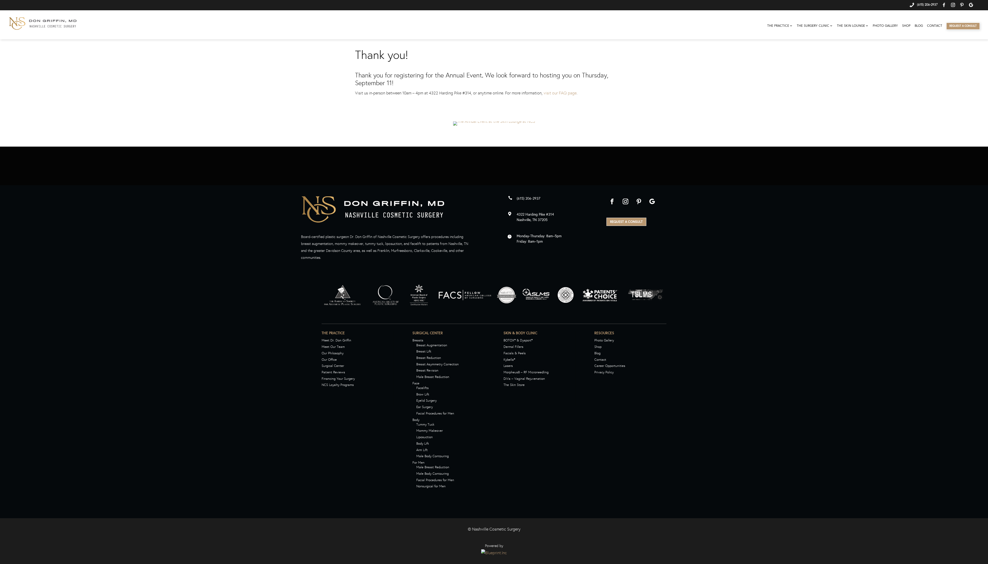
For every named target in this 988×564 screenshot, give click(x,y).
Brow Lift (422, 394)
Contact (934, 26)
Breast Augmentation (431, 345)
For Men (418, 463)
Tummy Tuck (425, 424)
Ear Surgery (424, 407)
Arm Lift (422, 450)
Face (415, 383)
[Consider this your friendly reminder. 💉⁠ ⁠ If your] (308, 184)
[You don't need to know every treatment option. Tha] (184, 184)
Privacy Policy (604, 372)
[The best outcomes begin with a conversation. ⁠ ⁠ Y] (432, 184)
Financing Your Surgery (338, 379)
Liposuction (424, 437)
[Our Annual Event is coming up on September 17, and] (555, 184)
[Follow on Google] (652, 201)
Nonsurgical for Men (431, 486)
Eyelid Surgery (426, 401)
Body (415, 420)
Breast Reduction (428, 358)
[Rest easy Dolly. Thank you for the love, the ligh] (61, 184)
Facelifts (422, 388)
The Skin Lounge (851, 26)
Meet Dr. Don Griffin (336, 340)
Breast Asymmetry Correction (437, 364)
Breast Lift (423, 351)
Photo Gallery (885, 26)
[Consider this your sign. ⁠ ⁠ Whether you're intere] (926, 184)
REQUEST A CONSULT (626, 222)
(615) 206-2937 (528, 198)
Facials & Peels (515, 353)
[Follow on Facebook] (612, 201)
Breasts (417, 340)
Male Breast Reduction (432, 377)
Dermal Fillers (513, 347)
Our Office (329, 360)
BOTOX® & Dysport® (518, 340)
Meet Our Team (333, 347)
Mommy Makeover (429, 431)
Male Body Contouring (432, 456)
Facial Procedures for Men (435, 413)
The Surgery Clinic (813, 26)
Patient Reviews (333, 372)
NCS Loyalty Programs (338, 385)
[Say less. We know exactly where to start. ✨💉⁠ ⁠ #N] (679, 184)
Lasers (508, 366)
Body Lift (422, 444)
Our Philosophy (332, 353)
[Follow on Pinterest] (639, 201)
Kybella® (509, 360)
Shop (906, 26)
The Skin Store (514, 385)
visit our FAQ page (560, 93)
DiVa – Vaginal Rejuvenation (524, 379)
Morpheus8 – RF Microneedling (526, 372)
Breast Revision (427, 370)
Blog (919, 26)
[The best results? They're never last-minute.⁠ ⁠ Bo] (803, 184)
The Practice (778, 26)
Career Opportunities (609, 366)
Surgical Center (333, 366)
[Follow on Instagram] (625, 201)
